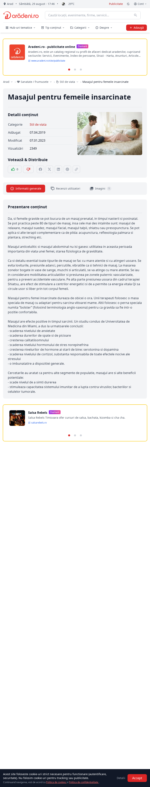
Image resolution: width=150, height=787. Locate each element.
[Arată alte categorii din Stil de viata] (77, 81)
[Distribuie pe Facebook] (40, 169)
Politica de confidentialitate (84, 782)
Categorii (80, 27)
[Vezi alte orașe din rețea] (12, 81)
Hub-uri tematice (21, 27)
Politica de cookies (56, 782)
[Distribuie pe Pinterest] (67, 169)
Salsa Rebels (37, 412)
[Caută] (135, 15)
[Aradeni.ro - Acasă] (21, 15)
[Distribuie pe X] (49, 169)
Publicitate (116, 4)
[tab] (69, 69)
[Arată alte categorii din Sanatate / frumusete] (51, 81)
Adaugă (139, 27)
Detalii (121, 778)
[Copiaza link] (76, 169)
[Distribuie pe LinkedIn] (58, 169)
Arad (6, 82)
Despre (104, 27)
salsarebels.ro (39, 422)
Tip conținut (53, 27)
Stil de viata (38, 124)
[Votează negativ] (28, 169)
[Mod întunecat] (128, 4)
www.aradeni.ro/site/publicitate (48, 60)
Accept (137, 778)
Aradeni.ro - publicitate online (51, 47)
